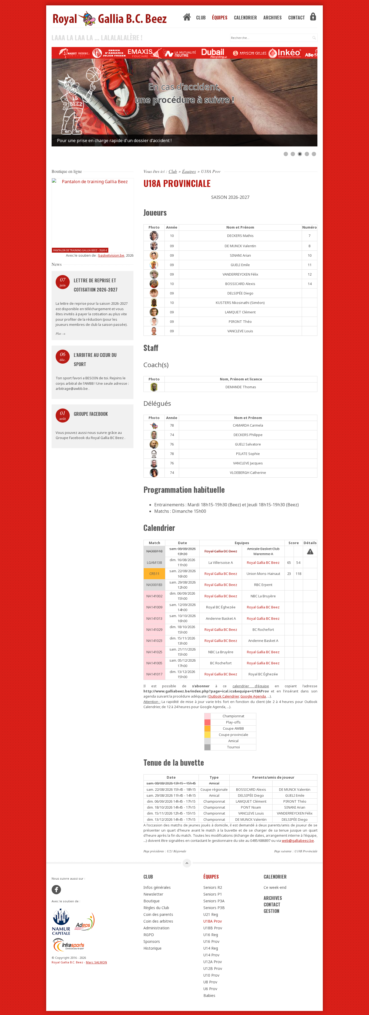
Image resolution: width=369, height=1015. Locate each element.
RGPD (148, 934)
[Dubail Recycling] (226, 53)
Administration (156, 927)
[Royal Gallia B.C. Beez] (92, 18)
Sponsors (151, 941)
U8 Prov (210, 981)
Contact (296, 17)
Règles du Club (156, 907)
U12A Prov (212, 961)
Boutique (151, 900)
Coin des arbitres (158, 921)
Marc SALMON (96, 962)
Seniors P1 (212, 894)
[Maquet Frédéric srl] (85, 53)
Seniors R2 (212, 887)
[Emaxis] (155, 53)
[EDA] (120, 53)
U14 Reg (210, 948)
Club (201, 17)
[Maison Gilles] (261, 53)
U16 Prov (211, 941)
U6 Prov (210, 988)
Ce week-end (275, 887)
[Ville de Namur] (61, 921)
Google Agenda (253, 696)
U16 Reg (210, 934)
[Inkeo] (296, 53)
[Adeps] (84, 922)
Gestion (271, 911)
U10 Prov (211, 975)
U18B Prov (212, 927)
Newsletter (153, 894)
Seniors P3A (213, 900)
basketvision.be (111, 255)
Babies (209, 995)
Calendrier (245, 17)
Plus (58, 333)
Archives (272, 17)
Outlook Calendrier (224, 696)
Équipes (219, 17)
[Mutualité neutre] (191, 53)
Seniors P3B (214, 907)
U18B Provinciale (305, 851)
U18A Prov (212, 921)
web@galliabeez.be (298, 840)
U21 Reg (210, 914)
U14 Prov (211, 954)
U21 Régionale (176, 851)
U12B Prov (212, 968)
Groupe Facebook (91, 414)
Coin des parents (158, 914)
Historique (152, 948)
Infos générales (157, 887)
